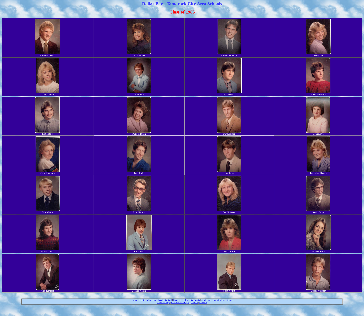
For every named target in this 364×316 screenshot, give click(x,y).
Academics (206, 300)
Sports (229, 300)
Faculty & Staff (165, 300)
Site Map (203, 302)
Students (177, 300)
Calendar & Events (191, 300)
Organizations (219, 300)
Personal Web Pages (180, 302)
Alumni (194, 302)
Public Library (163, 302)
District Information (147, 300)
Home (134, 300)
